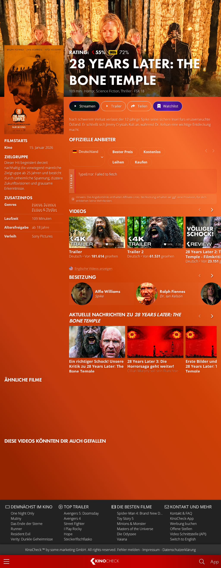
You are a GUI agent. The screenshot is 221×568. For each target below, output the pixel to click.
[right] (213, 150)
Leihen (118, 162)
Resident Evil (20, 534)
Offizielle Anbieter (92, 139)
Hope (68, 534)
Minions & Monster (131, 523)
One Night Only (22, 513)
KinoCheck (33, 549)
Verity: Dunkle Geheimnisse (32, 539)
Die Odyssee (126, 534)
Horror (37, 204)
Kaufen (141, 162)
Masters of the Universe (135, 529)
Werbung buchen (183, 523)
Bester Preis (122, 151)
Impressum (151, 549)
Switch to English (183, 539)
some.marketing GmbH (68, 549)
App (214, 561)
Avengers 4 (72, 518)
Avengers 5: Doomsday (81, 513)
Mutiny (16, 518)
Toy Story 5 (125, 518)
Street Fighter (74, 523)
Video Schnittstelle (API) (188, 534)
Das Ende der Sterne (27, 523)
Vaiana (122, 539)
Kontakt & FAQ (181, 513)
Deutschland (88, 152)
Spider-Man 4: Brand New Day (140, 513)
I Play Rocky (73, 529)
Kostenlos (152, 151)
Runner (16, 529)
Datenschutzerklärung (179, 549)
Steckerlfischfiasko (78, 539)
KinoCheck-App (182, 518)
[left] (206, 150)
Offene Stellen (181, 529)
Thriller (51, 209)
